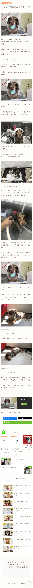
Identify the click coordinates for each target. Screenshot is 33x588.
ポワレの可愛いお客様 (6, 3)
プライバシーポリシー (13, 583)
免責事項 (23, 583)
